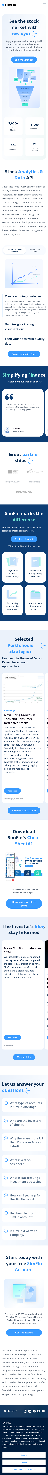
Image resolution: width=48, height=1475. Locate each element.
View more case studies (24, 810)
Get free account (24, 1332)
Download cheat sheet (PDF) (24, 903)
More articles (24, 1057)
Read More (12, 791)
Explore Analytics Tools (24, 354)
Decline (24, 1462)
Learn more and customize (24, 1469)
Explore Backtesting (24, 59)
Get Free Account (24, 539)
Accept (24, 1455)
